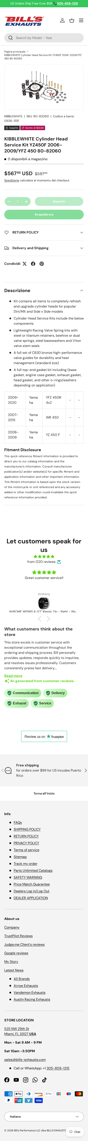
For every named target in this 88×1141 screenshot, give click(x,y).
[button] (71, 20)
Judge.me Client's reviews (24, 944)
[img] (44, 556)
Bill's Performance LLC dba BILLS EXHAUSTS (40, 1130)
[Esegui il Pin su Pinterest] (41, 263)
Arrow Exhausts (26, 985)
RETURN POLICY (26, 836)
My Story (11, 961)
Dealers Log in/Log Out (31, 891)
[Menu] (81, 20)
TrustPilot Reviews (18, 936)
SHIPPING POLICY (27, 829)
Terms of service (26, 850)
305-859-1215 (58, 1068)
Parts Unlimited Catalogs (33, 870)
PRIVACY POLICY (26, 843)
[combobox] (44, 37)
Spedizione (11, 180)
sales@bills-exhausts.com (25, 1059)
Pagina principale (14, 51)
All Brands (22, 979)
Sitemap (20, 857)
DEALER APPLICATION (31, 898)
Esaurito (59, 201)
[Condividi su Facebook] (33, 263)
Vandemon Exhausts (29, 992)
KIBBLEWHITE (13, 116)
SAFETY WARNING (28, 877)
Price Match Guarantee (32, 884)
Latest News (13, 970)
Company (11, 927)
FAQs (18, 822)
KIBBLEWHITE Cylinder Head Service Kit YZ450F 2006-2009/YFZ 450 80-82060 (43, 56)
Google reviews (16, 953)
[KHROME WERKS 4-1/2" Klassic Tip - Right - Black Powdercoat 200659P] (44, 603)
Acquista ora (44, 214)
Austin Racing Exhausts (32, 999)
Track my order (25, 863)
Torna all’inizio (44, 793)
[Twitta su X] (24, 263)
